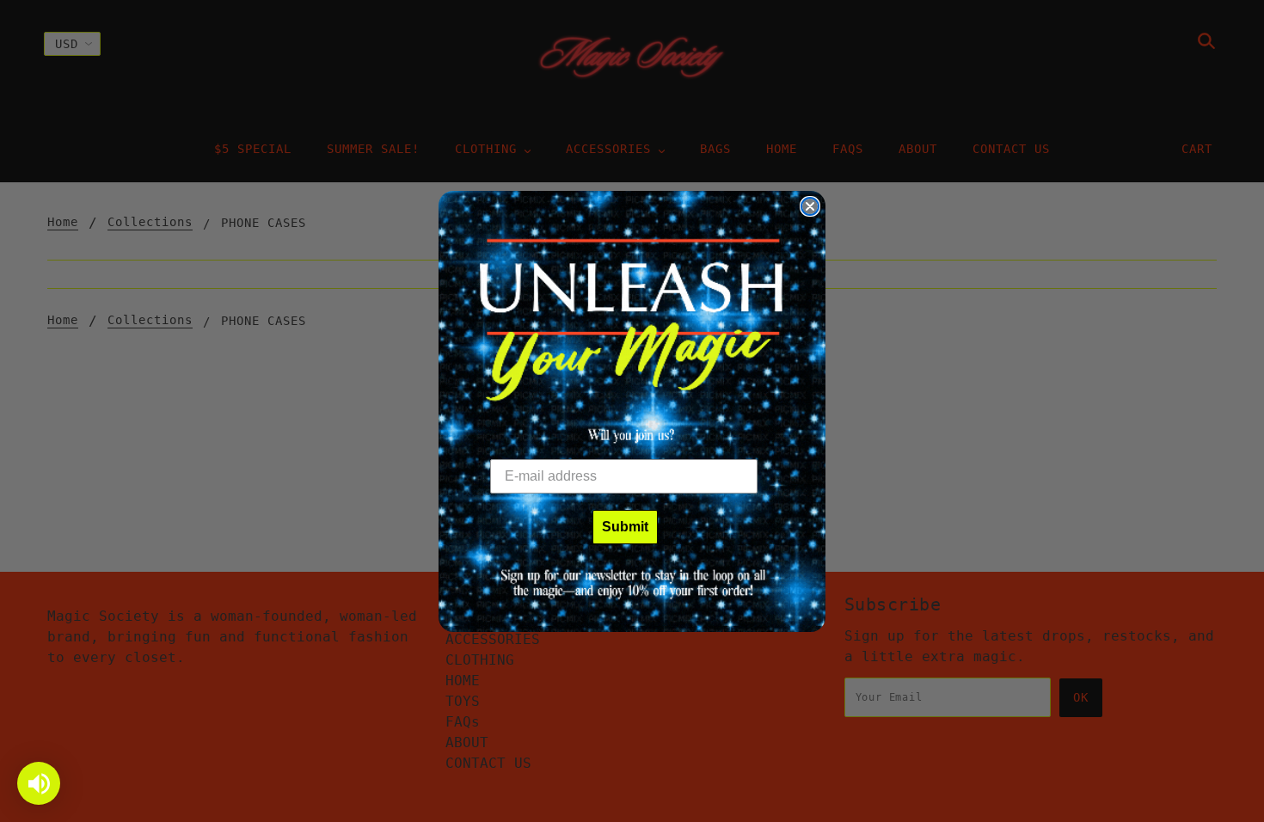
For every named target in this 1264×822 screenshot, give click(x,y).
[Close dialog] (810, 206)
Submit (625, 526)
